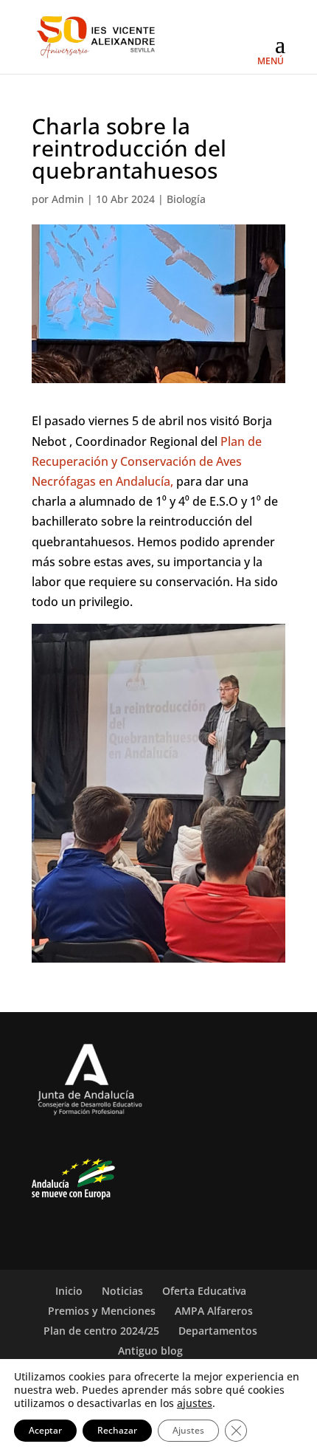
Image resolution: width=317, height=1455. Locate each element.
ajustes (194, 1403)
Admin (68, 199)
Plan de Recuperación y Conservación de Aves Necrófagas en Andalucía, (147, 461)
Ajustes (188, 1430)
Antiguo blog (150, 1351)
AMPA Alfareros (214, 1311)
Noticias (122, 1291)
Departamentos (217, 1331)
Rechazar (117, 1430)
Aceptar (45, 1430)
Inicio (69, 1291)
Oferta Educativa (204, 1291)
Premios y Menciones (102, 1311)
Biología (186, 199)
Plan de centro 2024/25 (101, 1331)
